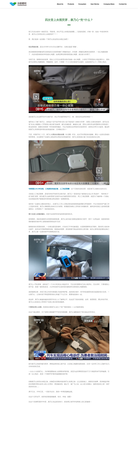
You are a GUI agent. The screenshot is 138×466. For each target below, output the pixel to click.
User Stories (95, 4)
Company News (109, 4)
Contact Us (123, 4)
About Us (60, 4)
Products (71, 4)
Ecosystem (82, 4)
